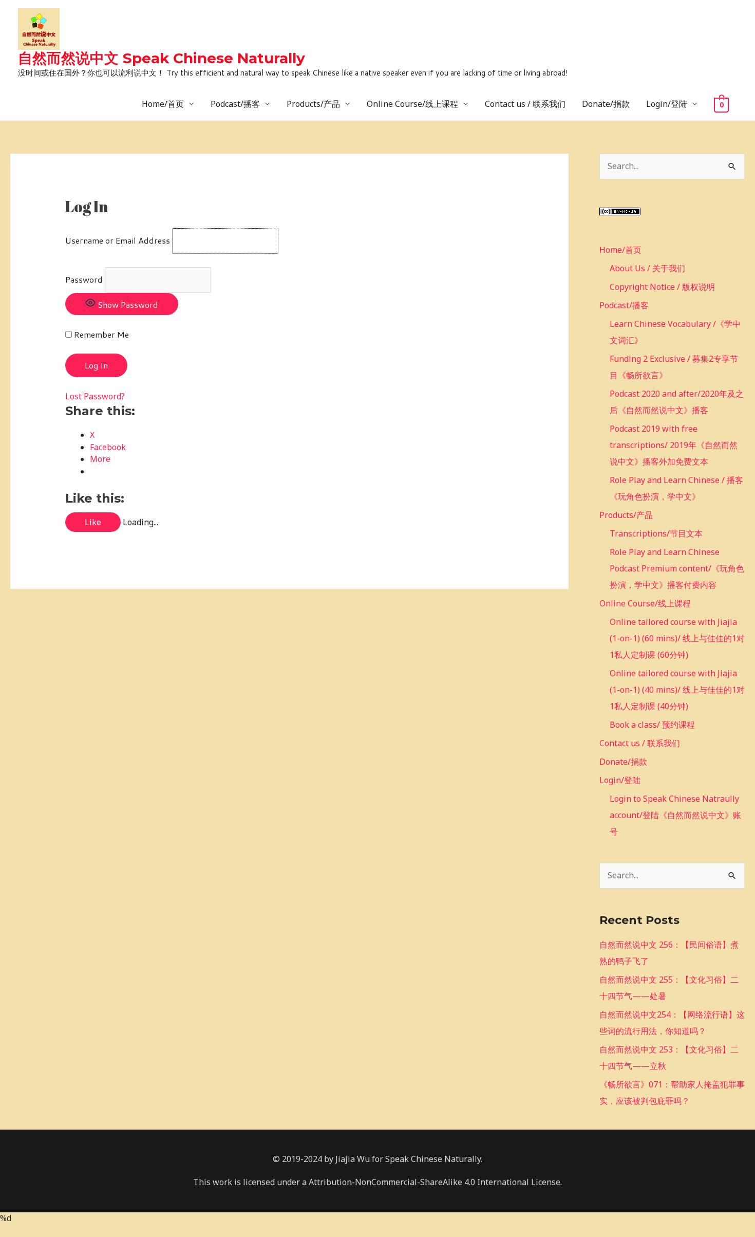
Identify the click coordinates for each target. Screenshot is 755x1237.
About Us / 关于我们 (647, 268)
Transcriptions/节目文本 (656, 533)
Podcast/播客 (235, 103)
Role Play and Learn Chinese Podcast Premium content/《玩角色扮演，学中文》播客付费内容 (677, 568)
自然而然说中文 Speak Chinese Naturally (161, 58)
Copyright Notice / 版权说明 (662, 286)
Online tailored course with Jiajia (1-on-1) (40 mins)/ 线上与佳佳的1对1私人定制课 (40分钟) (677, 690)
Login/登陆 (666, 103)
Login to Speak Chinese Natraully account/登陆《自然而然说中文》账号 (675, 815)
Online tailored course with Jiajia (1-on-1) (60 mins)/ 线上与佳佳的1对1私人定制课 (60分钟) (677, 638)
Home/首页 (163, 103)
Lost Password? (95, 396)
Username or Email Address (117, 240)
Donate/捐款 (606, 103)
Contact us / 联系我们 (525, 103)
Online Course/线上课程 (412, 103)
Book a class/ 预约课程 (652, 724)
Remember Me (100, 334)
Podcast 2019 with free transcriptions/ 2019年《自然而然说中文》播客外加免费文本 (674, 445)
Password (84, 279)
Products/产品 (313, 103)
